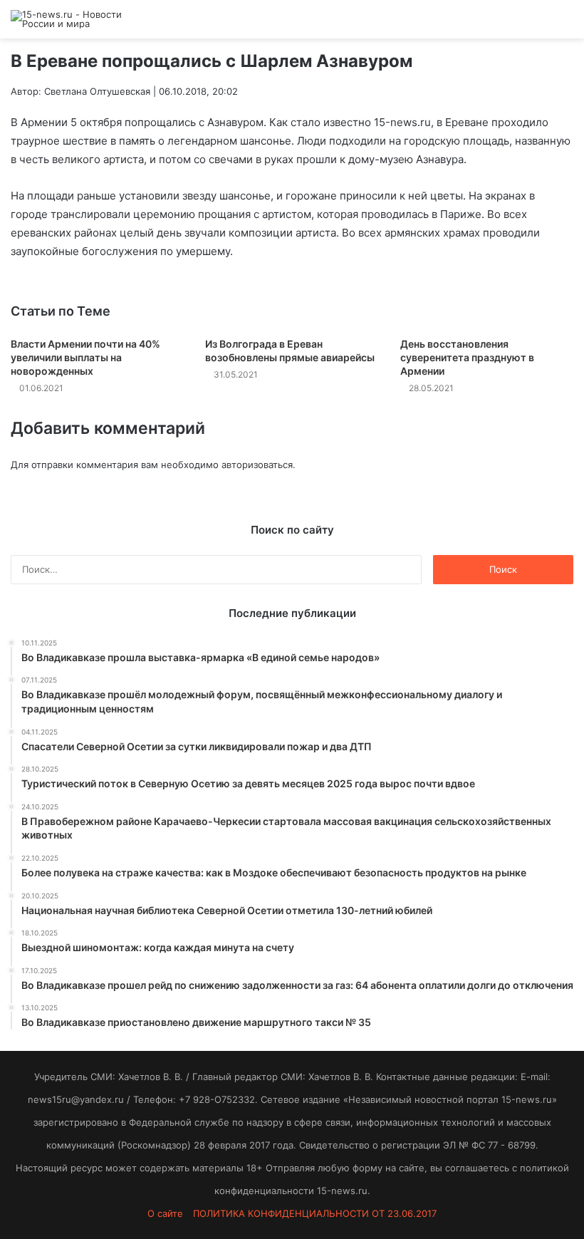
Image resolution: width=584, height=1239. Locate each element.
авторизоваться (257, 464)
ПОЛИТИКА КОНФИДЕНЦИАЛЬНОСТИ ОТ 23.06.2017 (315, 1213)
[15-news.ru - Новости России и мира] (78, 19)
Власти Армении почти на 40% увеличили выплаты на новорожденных (85, 357)
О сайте (165, 1213)
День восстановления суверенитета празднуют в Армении (467, 357)
